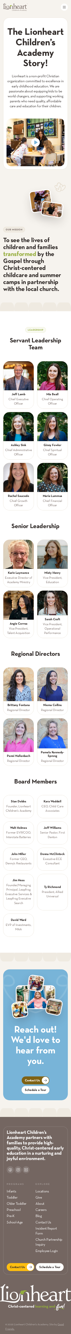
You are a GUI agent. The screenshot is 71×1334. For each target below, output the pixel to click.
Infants (11, 1191)
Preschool (14, 1210)
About (40, 1204)
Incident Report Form (46, 1231)
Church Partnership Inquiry (49, 1242)
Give (39, 1197)
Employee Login (47, 1251)
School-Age (15, 1222)
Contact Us (43, 1222)
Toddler (12, 1197)
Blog (39, 1216)
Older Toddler (16, 1204)
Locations (42, 1191)
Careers (41, 1210)
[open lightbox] (35, 142)
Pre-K (11, 1216)
